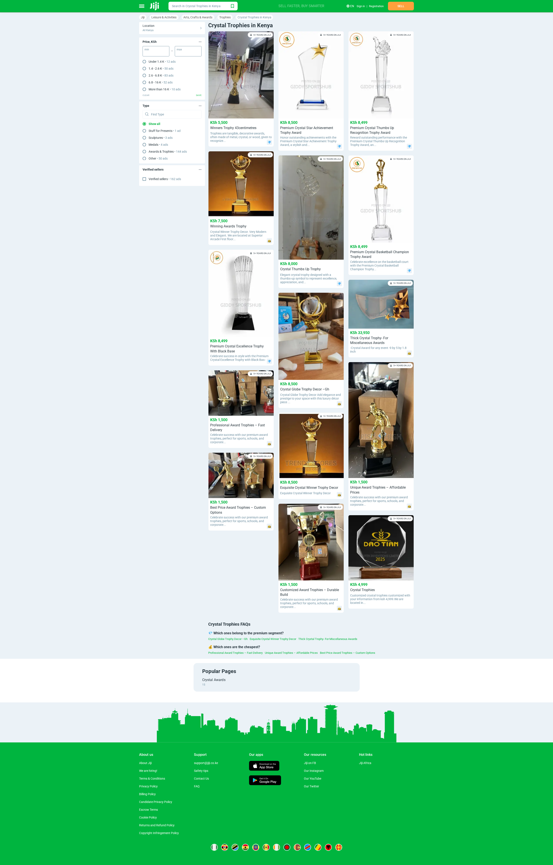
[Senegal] (266, 847)
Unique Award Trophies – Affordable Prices (291, 652)
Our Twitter (311, 786)
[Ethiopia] (255, 847)
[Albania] (328, 847)
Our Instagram (314, 770)
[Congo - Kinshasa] (307, 847)
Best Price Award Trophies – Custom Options (347, 652)
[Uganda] (224, 847)
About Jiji (145, 763)
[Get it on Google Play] (265, 780)
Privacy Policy (148, 786)
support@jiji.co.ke (206, 763)
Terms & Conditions (152, 778)
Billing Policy (147, 794)
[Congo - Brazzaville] (318, 847)
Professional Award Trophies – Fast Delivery (235, 652)
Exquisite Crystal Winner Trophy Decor (273, 639)
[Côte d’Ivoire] (276, 847)
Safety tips (201, 770)
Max (179, 49)
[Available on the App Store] (264, 766)
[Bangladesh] (286, 847)
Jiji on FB (310, 763)
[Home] (155, 6)
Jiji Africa (365, 763)
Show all (154, 123)
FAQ (197, 786)
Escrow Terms (148, 809)
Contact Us (201, 778)
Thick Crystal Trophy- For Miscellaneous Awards (327, 639)
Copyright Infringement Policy (159, 833)
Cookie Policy (148, 817)
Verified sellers (165, 179)
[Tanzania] (235, 847)
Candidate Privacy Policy (155, 802)
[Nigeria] (214, 847)
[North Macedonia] (338, 847)
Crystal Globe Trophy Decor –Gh (228, 639)
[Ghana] (245, 847)
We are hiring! (148, 770)
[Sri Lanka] (297, 847)
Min (147, 49)
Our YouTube (312, 778)
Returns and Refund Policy (157, 825)
